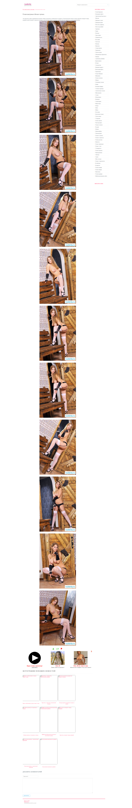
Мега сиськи (98, 159)
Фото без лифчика (99, 24)
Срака (96, 156)
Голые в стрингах (99, 137)
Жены (96, 110)
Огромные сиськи (99, 82)
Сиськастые (98, 65)
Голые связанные (99, 144)
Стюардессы (98, 148)
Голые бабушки (99, 73)
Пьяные (97, 56)
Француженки (98, 152)
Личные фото (98, 133)
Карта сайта (27, 800)
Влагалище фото (99, 69)
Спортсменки (98, 48)
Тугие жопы (98, 116)
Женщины (97, 75)
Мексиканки (98, 92)
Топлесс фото (98, 52)
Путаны (97, 33)
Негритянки (98, 97)
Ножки (97, 129)
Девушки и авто (99, 20)
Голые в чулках (99, 124)
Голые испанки (99, 78)
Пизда (96, 105)
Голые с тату (98, 146)
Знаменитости (98, 37)
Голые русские (98, 139)
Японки (97, 43)
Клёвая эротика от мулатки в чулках (30, 735)
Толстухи (97, 41)
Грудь (96, 31)
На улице (97, 112)
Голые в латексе (99, 135)
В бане (97, 63)
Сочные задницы (99, 88)
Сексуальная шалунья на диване (48, 766)
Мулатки (97, 46)
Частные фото (98, 122)
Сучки (96, 95)
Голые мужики (98, 150)
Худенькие (97, 50)
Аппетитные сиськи (100, 90)
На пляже (97, 39)
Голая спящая (98, 169)
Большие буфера (99, 86)
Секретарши (98, 101)
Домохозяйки (98, 131)
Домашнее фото (99, 22)
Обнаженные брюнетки (101, 54)
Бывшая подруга (99, 67)
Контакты (26, 801)
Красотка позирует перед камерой (67, 735)
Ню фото (97, 99)
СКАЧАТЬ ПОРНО (100, 58)
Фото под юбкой (99, 26)
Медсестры (98, 103)
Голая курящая (98, 174)
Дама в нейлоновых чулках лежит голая (31, 703)
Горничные (98, 71)
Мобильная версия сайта (101, 176)
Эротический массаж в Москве (100, 17)
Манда (97, 80)
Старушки (97, 118)
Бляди (96, 84)
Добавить (26, 795)
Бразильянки (98, 60)
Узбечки (97, 154)
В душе (97, 127)
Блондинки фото (99, 14)
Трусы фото (98, 35)
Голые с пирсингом (100, 161)
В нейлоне (97, 163)
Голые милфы (98, 167)
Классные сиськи (99, 114)
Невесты (97, 142)
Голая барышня (99, 12)
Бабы (96, 107)
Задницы (97, 29)
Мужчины (97, 171)
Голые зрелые (98, 120)
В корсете (97, 165)
